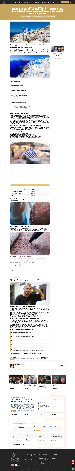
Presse (28, 2)
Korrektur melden (44, 358)
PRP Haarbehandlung (41, 463)
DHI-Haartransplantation (42, 455)
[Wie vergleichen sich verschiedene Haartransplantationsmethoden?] (30, 379)
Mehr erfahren (62, 365)
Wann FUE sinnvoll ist (15, 96)
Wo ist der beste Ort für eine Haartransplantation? (20, 107)
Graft (30, 169)
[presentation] (57, 55)
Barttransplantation (55, 455)
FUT (15, 264)
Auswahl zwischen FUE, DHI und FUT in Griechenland (19, 95)
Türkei (16, 189)
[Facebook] (25, 462)
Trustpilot (23, 444)
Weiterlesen (12, 388)
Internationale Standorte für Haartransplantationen (33, 353)
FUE (33, 134)
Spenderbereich (40, 128)
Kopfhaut (12, 128)
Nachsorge (32, 52)
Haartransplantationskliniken (28, 49)
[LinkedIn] (31, 462)
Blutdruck (38, 325)
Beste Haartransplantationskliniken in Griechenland (19, 100)
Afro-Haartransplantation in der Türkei (44, 459)
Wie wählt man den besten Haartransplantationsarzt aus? (21, 108)
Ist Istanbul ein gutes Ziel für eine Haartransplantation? (15, 385)
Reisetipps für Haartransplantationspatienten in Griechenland (21, 102)
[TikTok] (73, 466)
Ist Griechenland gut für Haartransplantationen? (20, 105)
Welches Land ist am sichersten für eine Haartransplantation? (21, 106)
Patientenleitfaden (51, 2)
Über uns (6, 2)
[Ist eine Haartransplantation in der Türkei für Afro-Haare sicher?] (59, 379)
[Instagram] (73, 461)
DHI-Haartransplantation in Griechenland (17, 92)
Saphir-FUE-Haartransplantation (43, 454)
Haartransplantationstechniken (35, 2)
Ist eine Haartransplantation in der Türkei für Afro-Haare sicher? (59, 385)
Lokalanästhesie (13, 134)
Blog (57, 2)
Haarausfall (44, 2)
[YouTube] (73, 463)
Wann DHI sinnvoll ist (15, 97)
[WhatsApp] (73, 468)
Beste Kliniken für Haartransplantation (22, 44)
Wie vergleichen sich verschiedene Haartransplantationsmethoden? (30, 385)
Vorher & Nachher (10, 2)
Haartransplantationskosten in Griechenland (18, 90)
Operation (18, 133)
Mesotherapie (40, 462)
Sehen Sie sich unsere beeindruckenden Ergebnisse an (58, 58)
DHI (11, 228)
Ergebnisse (32, 264)
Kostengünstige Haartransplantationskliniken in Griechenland (21, 88)
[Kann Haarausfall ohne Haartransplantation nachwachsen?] (44, 379)
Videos (24, 2)
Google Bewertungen (16, 444)
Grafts (21, 52)
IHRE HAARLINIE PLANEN (13, 411)
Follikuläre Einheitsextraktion (17, 258)
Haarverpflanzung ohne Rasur (43, 458)
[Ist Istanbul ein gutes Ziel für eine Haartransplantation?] (16, 379)
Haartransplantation (18, 2)
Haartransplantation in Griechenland (17, 85)
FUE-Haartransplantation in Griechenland (18, 93)
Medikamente (26, 136)
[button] (13, 437)
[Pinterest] (35, 462)
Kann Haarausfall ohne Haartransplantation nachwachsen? (42, 385)
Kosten (47, 51)
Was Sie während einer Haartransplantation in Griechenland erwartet (22, 87)
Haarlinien (24, 117)
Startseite (12, 44)
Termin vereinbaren (64, 2)
